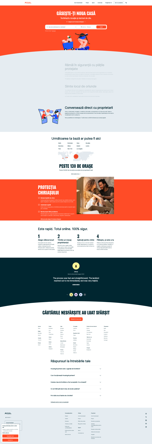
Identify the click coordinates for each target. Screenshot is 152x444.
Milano (69, 146)
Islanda (50, 346)
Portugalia (75, 326)
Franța (50, 326)
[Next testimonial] (85, 294)
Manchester (62, 344)
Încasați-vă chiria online (95, 429)
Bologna (62, 328)
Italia (61, 326)
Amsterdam (89, 339)
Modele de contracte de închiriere (96, 438)
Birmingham (62, 346)
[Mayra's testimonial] (76, 294)
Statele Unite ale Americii (92, 326)
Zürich (39, 344)
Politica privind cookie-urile (69, 431)
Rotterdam (70, 143)
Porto (74, 330)
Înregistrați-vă (108, 2)
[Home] (28, 3)
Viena (78, 143)
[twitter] (146, 417)
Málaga (74, 348)
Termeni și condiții (68, 423)
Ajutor (93, 2)
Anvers (39, 335)
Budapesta (89, 349)
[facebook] (146, 413)
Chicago (88, 330)
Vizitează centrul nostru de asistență (59, 402)
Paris (59, 148)
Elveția (39, 342)
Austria (39, 326)
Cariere (66, 418)
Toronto (39, 340)
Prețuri (79, 418)
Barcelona (60, 146)
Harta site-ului (68, 434)
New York (70, 148)
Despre (66, 415)
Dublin (50, 343)
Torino (61, 338)
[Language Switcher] (126, 3)
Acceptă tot (10, 440)
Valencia (75, 352)
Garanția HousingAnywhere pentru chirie (96, 425)
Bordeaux (51, 328)
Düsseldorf (106, 332)
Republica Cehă (76, 333)
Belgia (39, 331)
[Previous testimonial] (67, 294)
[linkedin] (146, 420)
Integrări (92, 434)
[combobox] (61, 27)
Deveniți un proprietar (95, 421)
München (105, 338)
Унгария (88, 347)
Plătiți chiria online (81, 421)
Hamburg (105, 336)
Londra (87, 146)
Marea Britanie (63, 341)
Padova (61, 334)
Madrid (78, 146)
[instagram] (146, 427)
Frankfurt (105, 334)
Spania (74, 342)
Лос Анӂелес (89, 332)
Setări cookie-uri (5, 432)
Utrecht (88, 344)
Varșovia (62, 353)
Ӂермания (106, 326)
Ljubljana (75, 340)
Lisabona (75, 328)
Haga (88, 342)
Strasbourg (51, 334)
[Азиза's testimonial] (80, 294)
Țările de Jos (89, 337)
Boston (88, 328)
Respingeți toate (10, 436)
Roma (61, 336)
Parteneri (67, 421)
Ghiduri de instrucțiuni (95, 431)
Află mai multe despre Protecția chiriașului (51, 219)
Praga (74, 335)
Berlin (59, 143)
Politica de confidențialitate (68, 427)
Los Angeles (79, 148)
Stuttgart (106, 340)
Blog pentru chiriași (82, 423)
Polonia (61, 349)
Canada (39, 338)
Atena (50, 339)
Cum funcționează (81, 415)
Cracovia (62, 351)
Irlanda (50, 341)
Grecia (50, 337)
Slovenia (75, 338)
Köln (105, 330)
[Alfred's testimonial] (71, 294)
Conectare (100, 2)
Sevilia (74, 350)
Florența (62, 330)
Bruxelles (88, 143)
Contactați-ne (81, 433)
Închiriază (54, 30)
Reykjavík (50, 348)
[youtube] (146, 423)
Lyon (50, 330)
